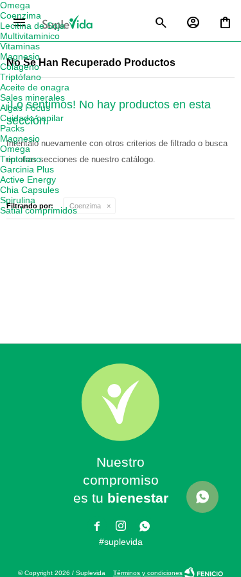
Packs (12, 128)
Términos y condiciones (148, 572)
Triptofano (20, 159)
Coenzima (85, 206)
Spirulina (17, 200)
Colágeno (19, 67)
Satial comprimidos (38, 210)
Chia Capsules (29, 190)
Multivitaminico (30, 36)
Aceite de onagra (34, 87)
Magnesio (20, 56)
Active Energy (28, 179)
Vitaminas (20, 46)
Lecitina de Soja (32, 26)
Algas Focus (25, 108)
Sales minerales (32, 97)
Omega (15, 5)
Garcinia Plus (27, 169)
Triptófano (20, 77)
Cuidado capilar (32, 118)
